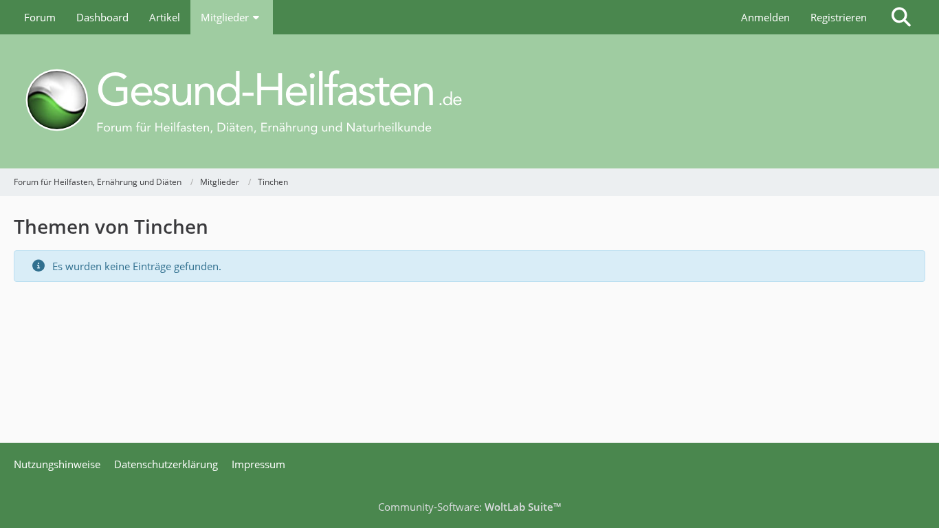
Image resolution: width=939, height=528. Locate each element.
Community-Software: (469, 507)
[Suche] (901, 17)
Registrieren (838, 17)
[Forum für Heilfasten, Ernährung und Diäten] (469, 101)
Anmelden (765, 17)
